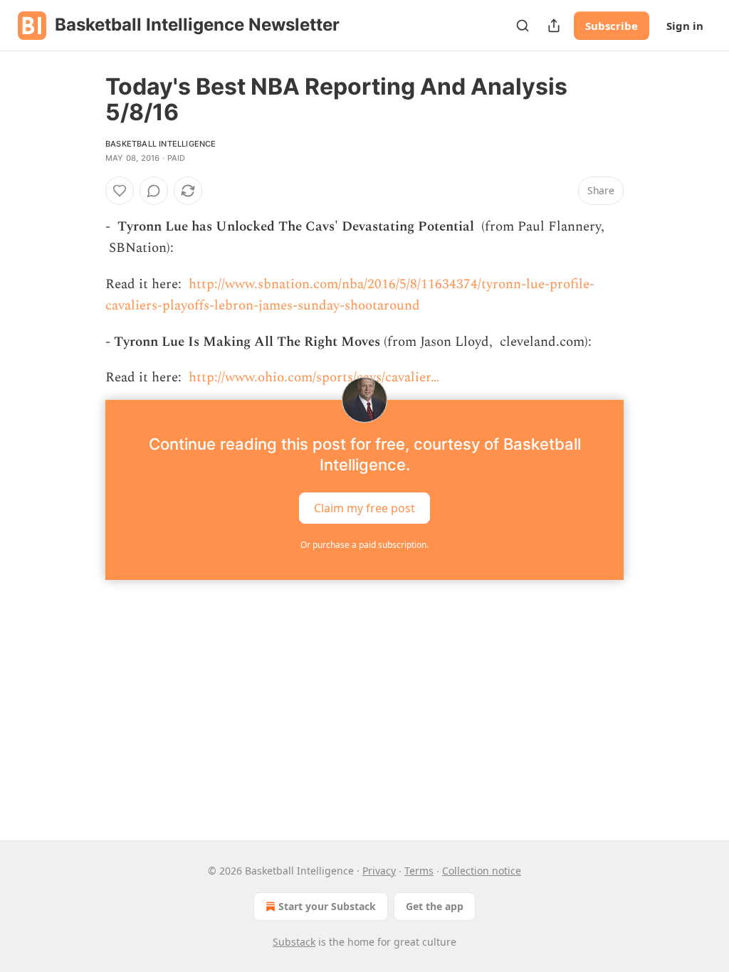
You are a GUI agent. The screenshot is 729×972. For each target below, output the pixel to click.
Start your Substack (327, 906)
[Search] (522, 25)
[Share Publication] (554, 25)
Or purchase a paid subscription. (364, 545)
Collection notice (481, 870)
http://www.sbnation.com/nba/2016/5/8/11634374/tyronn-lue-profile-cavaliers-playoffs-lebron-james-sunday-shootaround (349, 295)
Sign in (684, 26)
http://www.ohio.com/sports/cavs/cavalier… (314, 377)
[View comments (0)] (154, 190)
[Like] (119, 190)
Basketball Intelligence (160, 144)
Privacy (379, 870)
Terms (419, 870)
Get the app (434, 906)
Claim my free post (364, 508)
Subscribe (611, 26)
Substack (294, 942)
